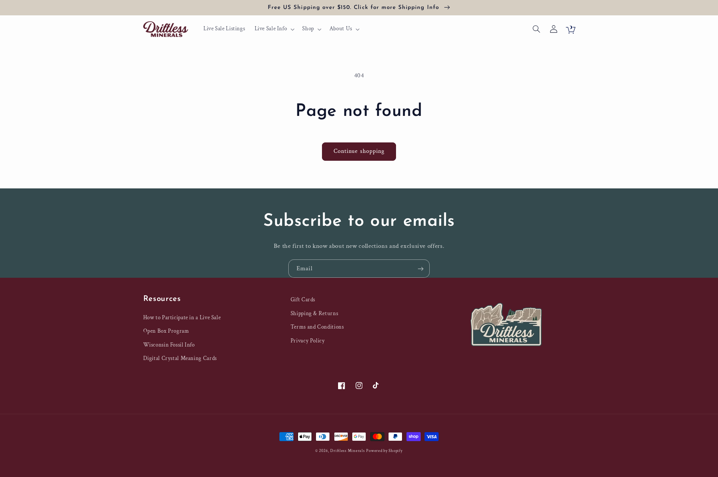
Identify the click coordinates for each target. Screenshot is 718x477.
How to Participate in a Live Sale (182, 317)
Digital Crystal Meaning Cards (180, 358)
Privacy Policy (308, 340)
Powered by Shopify (384, 450)
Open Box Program (166, 331)
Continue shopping (359, 151)
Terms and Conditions (317, 326)
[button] (274, 29)
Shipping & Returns (314, 313)
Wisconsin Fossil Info (169, 344)
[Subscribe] (420, 268)
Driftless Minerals (347, 450)
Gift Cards (303, 299)
